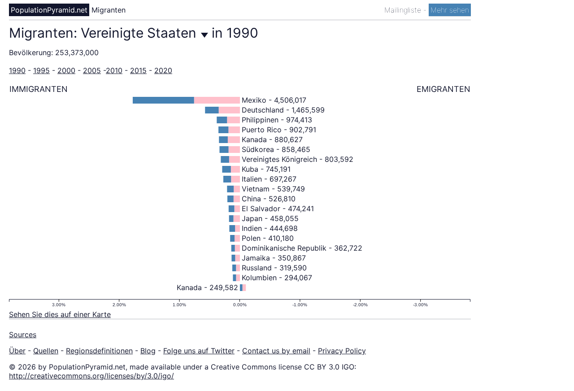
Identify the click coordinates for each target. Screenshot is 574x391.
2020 (163, 70)
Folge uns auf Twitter (199, 350)
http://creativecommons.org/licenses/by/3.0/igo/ (91, 375)
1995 (41, 70)
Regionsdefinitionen (99, 350)
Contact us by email (276, 350)
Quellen (45, 350)
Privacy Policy (342, 350)
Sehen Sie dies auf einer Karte (60, 314)
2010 (114, 70)
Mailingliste (403, 9)
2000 (66, 70)
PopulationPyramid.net (49, 9)
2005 (92, 70)
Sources (22, 334)
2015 (138, 70)
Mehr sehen (449, 9)
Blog (148, 350)
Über (17, 350)
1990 (17, 70)
